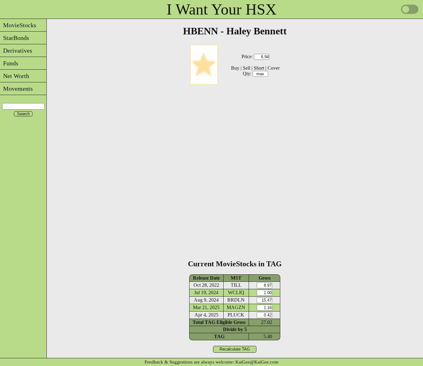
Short (259, 68)
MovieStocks (18, 25)
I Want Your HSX (222, 9)
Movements (16, 88)
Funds (9, 63)
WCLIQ (236, 292)
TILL (236, 285)
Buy (235, 68)
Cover (274, 68)
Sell (246, 68)
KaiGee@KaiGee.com (256, 361)
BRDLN (236, 300)
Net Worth (14, 75)
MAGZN (236, 307)
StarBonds (14, 37)
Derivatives (16, 50)
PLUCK (236, 314)
